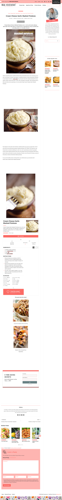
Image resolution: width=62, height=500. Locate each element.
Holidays (44, 5)
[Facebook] (45, 1)
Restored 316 (58, 494)
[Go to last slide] (1, 436)
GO (29, 382)
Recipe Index (22, 5)
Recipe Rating (6, 457)
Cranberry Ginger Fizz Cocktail (34, 420)
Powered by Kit (30, 384)
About (36, 1)
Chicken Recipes (37, 5)
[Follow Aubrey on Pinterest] (24, 415)
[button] (18, 11)
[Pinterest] (49, 1)
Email (17, 476)
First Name (24, 373)
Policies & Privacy (8, 494)
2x (35, 247)
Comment (5, 461)
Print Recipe (21, 236)
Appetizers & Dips (29, 5)
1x (33, 247)
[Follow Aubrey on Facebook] (18, 415)
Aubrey (11, 18)
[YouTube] (51, 1)
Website (29, 476)
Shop (42, 1)
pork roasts (15, 78)
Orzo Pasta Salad (4, 441)
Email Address (25, 377)
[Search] (57, 41)
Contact (39, 1)
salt (8, 252)
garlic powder (10, 253)
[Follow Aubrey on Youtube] (22, 415)
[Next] (40, 436)
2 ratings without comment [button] (15, 448)
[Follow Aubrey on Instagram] (20, 415)
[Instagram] (47, 1)
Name (4, 476)
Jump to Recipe (21, 21)
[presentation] (5, 433)
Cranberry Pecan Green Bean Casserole (8, 420)
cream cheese (10, 250)
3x (37, 247)
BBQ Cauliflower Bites (26, 441)
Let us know (12, 292)
